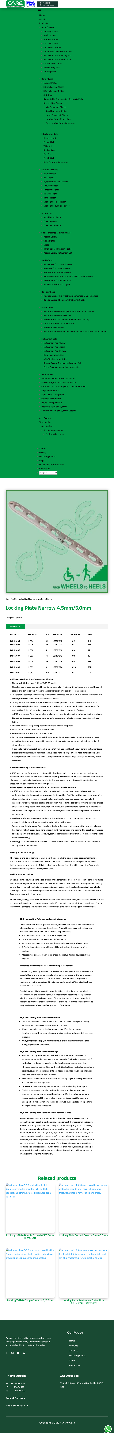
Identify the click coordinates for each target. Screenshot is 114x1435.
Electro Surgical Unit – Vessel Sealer (58, 382)
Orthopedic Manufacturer (51, 464)
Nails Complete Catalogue (55, 162)
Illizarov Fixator (50, 193)
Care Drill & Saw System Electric (58, 323)
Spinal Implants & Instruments (56, 232)
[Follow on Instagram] (12, 1353)
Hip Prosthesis (48, 291)
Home (42, 15)
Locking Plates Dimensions (58, 119)
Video (72, 1360)
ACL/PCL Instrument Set (55, 359)
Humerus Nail (49, 138)
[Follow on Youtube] (18, 1353)
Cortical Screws (50, 43)
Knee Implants (50, 221)
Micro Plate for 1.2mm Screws (57, 264)
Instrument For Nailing (54, 347)
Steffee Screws (50, 39)
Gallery (42, 452)
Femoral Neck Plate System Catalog (58, 410)
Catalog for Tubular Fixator (56, 205)
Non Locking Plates (52, 103)
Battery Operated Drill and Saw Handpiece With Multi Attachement (75, 331)
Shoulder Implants (52, 217)
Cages (46, 244)
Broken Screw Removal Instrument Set (62, 363)
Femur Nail (48, 142)
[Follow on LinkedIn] (23, 1353)
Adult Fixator (49, 173)
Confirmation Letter (52, 63)
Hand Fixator (49, 197)
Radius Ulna (49, 150)
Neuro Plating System (51, 402)
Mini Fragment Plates (56, 107)
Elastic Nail (48, 158)
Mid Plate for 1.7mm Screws (56, 268)
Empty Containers (50, 390)
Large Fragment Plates (57, 115)
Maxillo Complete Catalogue (56, 284)
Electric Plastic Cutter (53, 327)
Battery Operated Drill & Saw (57, 315)
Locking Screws (50, 31)
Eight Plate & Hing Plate (52, 394)
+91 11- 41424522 (16, 1390)
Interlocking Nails (51, 67)
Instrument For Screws (54, 351)
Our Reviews (47, 426)
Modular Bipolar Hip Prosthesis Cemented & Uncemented (70, 296)
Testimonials (45, 422)
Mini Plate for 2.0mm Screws (57, 272)
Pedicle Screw (50, 236)
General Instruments (51, 398)
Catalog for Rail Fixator (54, 201)
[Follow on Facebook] (6, 1353)
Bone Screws (47, 27)
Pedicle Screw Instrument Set (57, 252)
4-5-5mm (47, 95)
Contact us (44, 468)
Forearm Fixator (51, 189)
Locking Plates (50, 83)
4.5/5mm (16, 599)
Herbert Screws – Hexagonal (57, 55)
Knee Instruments (52, 225)
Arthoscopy (47, 213)
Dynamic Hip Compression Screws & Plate (63, 99)
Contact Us (74, 1365)
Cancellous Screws (52, 47)
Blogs (42, 460)
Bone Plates (47, 79)
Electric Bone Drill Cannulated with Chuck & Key (66, 319)
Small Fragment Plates (56, 111)
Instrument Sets (49, 339)
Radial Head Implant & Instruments (58, 378)
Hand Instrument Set (53, 355)
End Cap (47, 154)
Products (43, 23)
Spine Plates (49, 240)
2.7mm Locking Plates (53, 87)
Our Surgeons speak (53, 430)
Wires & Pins (47, 374)
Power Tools (47, 307)
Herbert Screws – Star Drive (57, 59)
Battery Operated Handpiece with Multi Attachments (68, 311)
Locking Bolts (49, 71)
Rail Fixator (48, 177)
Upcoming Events (47, 456)
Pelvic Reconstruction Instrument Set (61, 367)
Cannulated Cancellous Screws (58, 51)
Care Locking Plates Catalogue (60, 123)
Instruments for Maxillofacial (57, 280)
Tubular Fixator (50, 185)
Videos (42, 448)
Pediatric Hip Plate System (54, 406)
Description (15, 626)
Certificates (45, 418)
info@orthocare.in (17, 1405)
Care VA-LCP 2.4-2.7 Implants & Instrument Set (63, 386)
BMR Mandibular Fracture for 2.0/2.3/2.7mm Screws (68, 276)
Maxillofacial (47, 260)
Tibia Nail (47, 146)
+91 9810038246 (15, 1383)
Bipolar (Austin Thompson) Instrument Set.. (64, 300)
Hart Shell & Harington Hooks (57, 248)
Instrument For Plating (54, 343)
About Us (73, 1350)
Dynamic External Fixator (55, 181)
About (42, 19)
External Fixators (49, 169)
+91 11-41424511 (15, 1387)
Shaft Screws (49, 35)
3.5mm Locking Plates (53, 91)
